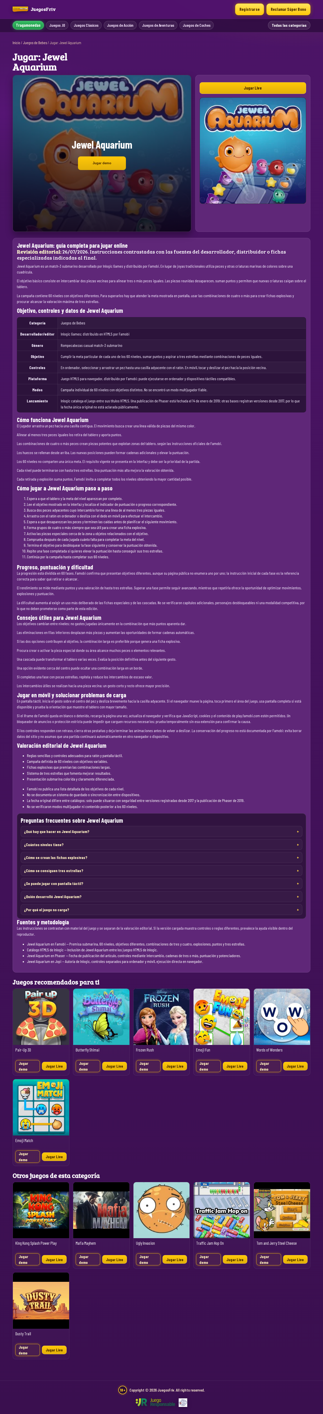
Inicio (16, 42)
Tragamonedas (28, 25)
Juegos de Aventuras (158, 25)
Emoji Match (24, 1140)
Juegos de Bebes (35, 42)
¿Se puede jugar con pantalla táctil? (53, 883)
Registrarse (249, 9)
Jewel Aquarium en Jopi (44, 961)
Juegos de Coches (196, 25)
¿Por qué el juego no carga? (46, 909)
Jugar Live (253, 87)
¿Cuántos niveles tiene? (44, 844)
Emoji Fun (203, 1049)
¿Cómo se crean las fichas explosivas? (55, 857)
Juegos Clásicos (86, 25)
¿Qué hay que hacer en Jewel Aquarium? (56, 831)
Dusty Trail (23, 1333)
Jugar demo (102, 163)
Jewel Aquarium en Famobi (46, 943)
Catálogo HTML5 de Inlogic (45, 949)
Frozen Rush (145, 1049)
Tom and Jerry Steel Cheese (276, 1243)
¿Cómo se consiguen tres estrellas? (53, 870)
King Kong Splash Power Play (36, 1243)
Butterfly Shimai (87, 1049)
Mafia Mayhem (86, 1243)
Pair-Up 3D (23, 1049)
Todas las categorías (289, 25)
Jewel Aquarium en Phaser (46, 955)
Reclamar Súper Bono (288, 9)
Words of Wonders (269, 1049)
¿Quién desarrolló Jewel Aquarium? (53, 896)
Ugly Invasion (145, 1243)
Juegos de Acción (120, 25)
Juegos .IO (57, 25)
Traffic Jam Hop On (210, 1243)
